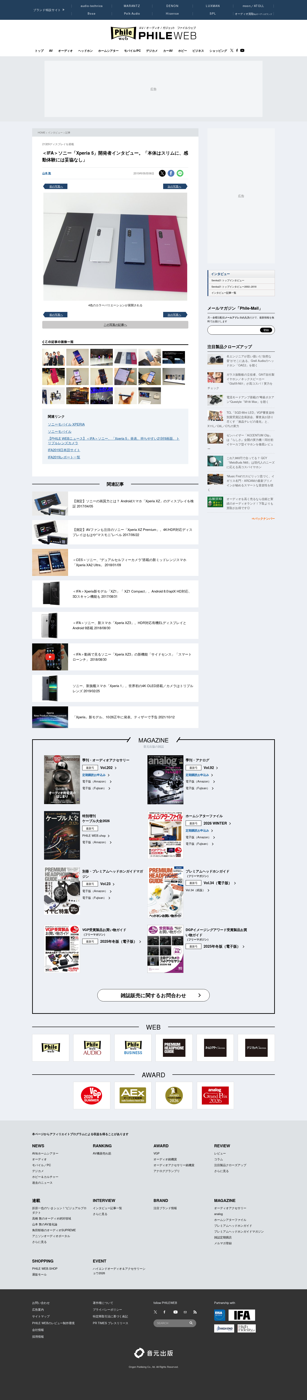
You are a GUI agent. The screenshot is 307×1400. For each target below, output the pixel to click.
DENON (172, 6)
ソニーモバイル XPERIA (66, 424)
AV (51, 50)
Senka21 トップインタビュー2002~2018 (233, 286)
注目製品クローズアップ (229, 346)
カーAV (168, 50)
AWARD (161, 1146)
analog (218, 1214)
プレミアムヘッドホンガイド (233, 1225)
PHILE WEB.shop (94, 835)
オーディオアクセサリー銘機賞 (174, 1165)
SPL (213, 13)
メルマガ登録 (223, 1243)
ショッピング (218, 50)
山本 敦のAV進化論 (44, 1224)
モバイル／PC (41, 1165)
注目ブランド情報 (165, 1208)
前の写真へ (56, 186)
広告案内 (38, 1309)
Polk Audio (132, 13)
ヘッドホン (85, 50)
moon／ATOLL (253, 6)
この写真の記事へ (115, 324)
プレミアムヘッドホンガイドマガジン (239, 1231)
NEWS (38, 1146)
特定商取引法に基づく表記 (110, 1316)
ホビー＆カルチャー (45, 1177)
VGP (157, 1153)
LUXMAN (213, 6)
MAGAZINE (153, 740)
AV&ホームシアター (45, 1153)
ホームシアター (108, 50)
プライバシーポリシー (107, 1309)
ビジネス (198, 50)
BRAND (161, 1200)
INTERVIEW (104, 1200)
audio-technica (92, 6)
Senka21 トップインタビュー (227, 280)
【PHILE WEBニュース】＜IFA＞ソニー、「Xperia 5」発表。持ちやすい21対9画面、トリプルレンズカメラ (114, 440)
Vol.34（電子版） (218, 882)
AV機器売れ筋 (102, 1153)
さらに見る (221, 1171)
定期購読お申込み (94, 775)
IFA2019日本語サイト (64, 449)
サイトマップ (41, 1316)
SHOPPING (42, 1261)
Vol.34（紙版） (195, 890)
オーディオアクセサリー (230, 1208)
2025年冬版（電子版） (118, 941)
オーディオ (65, 50)
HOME (41, 132)
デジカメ (152, 50)
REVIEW (222, 1146)
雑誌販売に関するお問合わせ (153, 995)
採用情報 (38, 1336)
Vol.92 (209, 767)
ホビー (182, 50)
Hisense (172, 13)
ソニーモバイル (59, 431)
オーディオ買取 (253, 14)
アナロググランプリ (167, 1171)
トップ (39, 50)
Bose (92, 13)
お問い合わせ (41, 1303)
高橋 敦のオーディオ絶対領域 (51, 1218)
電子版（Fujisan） (94, 788)
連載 (36, 1200)
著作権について (103, 1303)
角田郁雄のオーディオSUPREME (54, 1230)
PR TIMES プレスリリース (110, 1323)
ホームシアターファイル (230, 1219)
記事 (67, 132)
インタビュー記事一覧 (223, 292)
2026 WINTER (215, 823)
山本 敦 (46, 173)
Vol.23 (105, 883)
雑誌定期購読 (223, 1237)
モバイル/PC (132, 50)
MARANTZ (132, 6)
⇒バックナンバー (263, 518)
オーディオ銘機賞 (165, 1159)
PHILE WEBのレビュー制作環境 (53, 1323)
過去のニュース (42, 1182)
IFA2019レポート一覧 (64, 457)
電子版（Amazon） (95, 781)
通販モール (39, 1274)
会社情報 (38, 1330)
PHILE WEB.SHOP (45, 1268)
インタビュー (55, 132)
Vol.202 (106, 767)
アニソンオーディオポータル (51, 1236)
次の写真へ (174, 186)
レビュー (220, 1153)
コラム (218, 1159)
